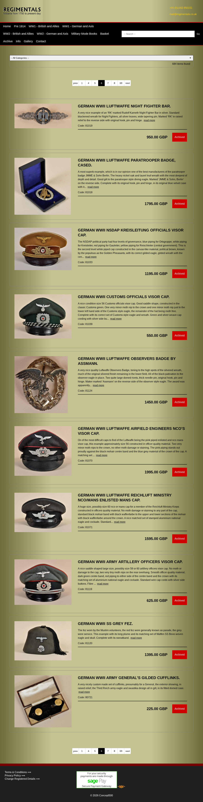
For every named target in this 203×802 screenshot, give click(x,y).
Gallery (28, 41)
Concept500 (106, 795)
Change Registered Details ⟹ (22, 778)
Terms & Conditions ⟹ (18, 772)
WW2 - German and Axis (52, 33)
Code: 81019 (85, 125)
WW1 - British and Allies (44, 26)
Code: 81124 (85, 390)
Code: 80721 (85, 697)
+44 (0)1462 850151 (181, 7)
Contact (41, 41)
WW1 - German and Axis (78, 26)
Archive (8, 41)
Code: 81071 (85, 527)
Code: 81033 (85, 262)
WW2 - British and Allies (18, 33)
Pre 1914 (20, 26)
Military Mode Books (84, 33)
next (127, 83)
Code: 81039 (85, 324)
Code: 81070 (85, 460)
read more (149, 120)
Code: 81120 (85, 643)
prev (75, 83)
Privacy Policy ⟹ (15, 775)
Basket (104, 33)
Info (18, 41)
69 (121, 83)
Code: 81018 (85, 192)
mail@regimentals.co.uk (183, 14)
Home (7, 26)
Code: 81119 (85, 589)
